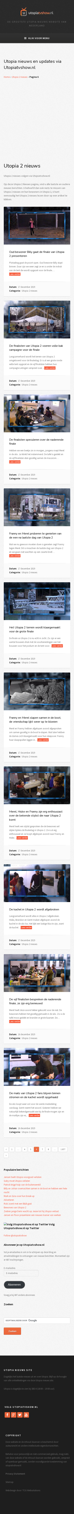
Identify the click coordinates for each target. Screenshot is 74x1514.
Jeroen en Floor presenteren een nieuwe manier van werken (32, 1215)
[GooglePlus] (13, 1415)
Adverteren (9, 1199)
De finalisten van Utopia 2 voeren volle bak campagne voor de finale (36, 348)
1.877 (63, 1149)
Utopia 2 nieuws (19, 77)
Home (7, 77)
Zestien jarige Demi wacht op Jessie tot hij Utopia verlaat (31, 1211)
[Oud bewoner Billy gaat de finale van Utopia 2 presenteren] (37, 225)
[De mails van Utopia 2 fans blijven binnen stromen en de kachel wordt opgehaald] (37, 1067)
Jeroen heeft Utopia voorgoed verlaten (22, 1177)
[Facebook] (7, 1415)
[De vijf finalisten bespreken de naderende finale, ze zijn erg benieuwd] (37, 973)
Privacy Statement (15, 1473)
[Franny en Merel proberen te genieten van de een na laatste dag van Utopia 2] (37, 507)
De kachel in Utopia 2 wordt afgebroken (34, 909)
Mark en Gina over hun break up (19, 1196)
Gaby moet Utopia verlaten (17, 1180)
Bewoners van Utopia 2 (15, 1207)
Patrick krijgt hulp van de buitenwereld (22, 1184)
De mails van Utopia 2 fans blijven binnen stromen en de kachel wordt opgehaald (34, 1095)
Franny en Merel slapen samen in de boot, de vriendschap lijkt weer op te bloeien (35, 720)
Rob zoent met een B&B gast (18, 1203)
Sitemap (9, 1482)
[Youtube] (26, 1415)
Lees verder (15, 274)
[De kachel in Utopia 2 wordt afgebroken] (37, 883)
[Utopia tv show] (37, 17)
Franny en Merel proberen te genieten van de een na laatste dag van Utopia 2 (35, 536)
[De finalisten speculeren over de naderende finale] (37, 413)
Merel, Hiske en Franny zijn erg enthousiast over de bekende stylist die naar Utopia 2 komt (36, 816)
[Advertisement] (37, 120)
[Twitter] (20, 1415)
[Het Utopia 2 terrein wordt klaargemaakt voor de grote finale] (37, 601)
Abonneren (14, 1284)
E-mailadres (9, 1268)
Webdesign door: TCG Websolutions (23, 1490)
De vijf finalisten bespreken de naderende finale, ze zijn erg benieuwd (35, 1001)
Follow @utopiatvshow (15, 1235)
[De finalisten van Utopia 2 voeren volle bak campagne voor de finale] (37, 319)
